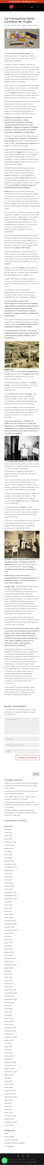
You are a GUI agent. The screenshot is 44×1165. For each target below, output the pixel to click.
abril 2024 (8, 880)
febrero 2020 (9, 1021)
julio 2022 (8, 936)
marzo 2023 (8, 914)
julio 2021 (7, 971)
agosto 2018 (8, 1075)
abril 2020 (8, 1015)
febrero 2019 (9, 1056)
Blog (23, 25)
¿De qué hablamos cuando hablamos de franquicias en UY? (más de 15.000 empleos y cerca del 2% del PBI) (21, 812)
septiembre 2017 (10, 1097)
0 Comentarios (32, 25)
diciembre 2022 (10, 921)
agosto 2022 (9, 933)
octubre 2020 (9, 996)
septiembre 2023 (10, 899)
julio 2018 (7, 1078)
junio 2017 (8, 1106)
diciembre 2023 (10, 892)
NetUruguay (31, 1162)
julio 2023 (8, 902)
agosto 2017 (8, 1100)
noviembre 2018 (10, 1065)
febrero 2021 (9, 984)
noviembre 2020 (10, 993)
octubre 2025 (9, 845)
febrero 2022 (9, 952)
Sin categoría (9, 1146)
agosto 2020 (9, 1002)
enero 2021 (8, 987)
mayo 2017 (8, 1109)
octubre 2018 (9, 1068)
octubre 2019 (9, 1034)
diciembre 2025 (10, 842)
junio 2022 (8, 940)
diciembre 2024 (10, 864)
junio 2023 (8, 905)
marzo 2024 (8, 883)
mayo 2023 (8, 908)
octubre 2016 (9, 1119)
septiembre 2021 (10, 965)
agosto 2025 (9, 848)
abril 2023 (8, 911)
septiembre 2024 (10, 867)
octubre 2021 (9, 962)
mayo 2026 (8, 836)
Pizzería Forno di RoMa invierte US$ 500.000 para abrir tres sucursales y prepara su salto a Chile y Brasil (21, 785)
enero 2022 (8, 955)
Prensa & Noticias (11, 1140)
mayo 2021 (8, 977)
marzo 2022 (8, 949)
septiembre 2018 (10, 1072)
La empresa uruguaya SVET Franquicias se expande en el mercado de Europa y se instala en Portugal (21, 804)
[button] (4, 1160)
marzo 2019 (8, 1053)
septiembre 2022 (10, 930)
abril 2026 (8, 839)
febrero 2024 (9, 886)
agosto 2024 (9, 870)
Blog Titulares (9, 1137)
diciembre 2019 (10, 1028)
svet (9, 25)
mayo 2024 (8, 877)
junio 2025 (8, 855)
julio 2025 (8, 851)
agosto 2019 (8, 1040)
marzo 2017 (8, 1113)
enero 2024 (8, 889)
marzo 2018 (8, 1084)
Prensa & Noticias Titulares (14, 1143)
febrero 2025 (9, 861)
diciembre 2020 (10, 990)
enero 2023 (8, 917)
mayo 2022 (8, 943)
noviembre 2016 (10, 1116)
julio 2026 (8, 829)
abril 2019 (8, 1050)
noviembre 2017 (10, 1094)
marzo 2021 (8, 980)
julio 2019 (7, 1043)
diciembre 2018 (10, 1062)
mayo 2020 (8, 1012)
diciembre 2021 (10, 958)
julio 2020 (8, 1006)
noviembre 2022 (10, 924)
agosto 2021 (8, 968)
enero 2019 (8, 1059)
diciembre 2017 (10, 1091)
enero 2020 (8, 1024)
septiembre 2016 (10, 1122)
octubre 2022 (9, 927)
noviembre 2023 (10, 896)
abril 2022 (8, 946)
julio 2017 (7, 1103)
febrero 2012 (9, 1125)
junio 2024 (8, 873)
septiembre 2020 (10, 999)
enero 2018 (8, 1087)
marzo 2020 (8, 1018)
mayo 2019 (8, 1047)
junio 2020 (8, 1009)
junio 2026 (8, 833)
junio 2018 (8, 1081)
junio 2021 (8, 974)
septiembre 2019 (10, 1037)
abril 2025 (8, 858)
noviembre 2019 (10, 1031)
